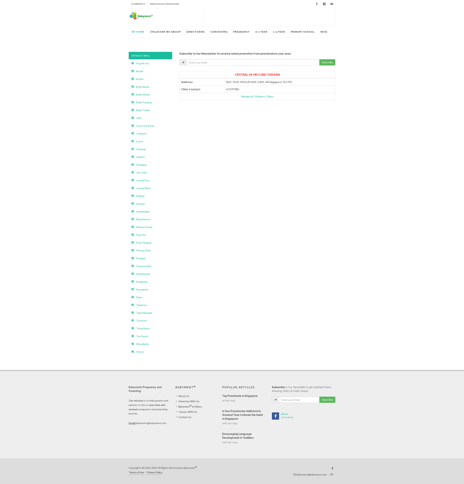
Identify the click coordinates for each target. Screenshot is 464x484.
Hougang (140, 164)
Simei (138, 297)
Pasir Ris (140, 234)
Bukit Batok (141, 86)
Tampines (140, 305)
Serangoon (141, 289)
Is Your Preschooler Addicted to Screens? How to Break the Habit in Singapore (242, 415)
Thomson (140, 320)
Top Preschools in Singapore (240, 395)
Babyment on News (190, 406)
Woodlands (141, 344)
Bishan (139, 78)
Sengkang (140, 281)
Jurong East (142, 180)
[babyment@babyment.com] (331, 4)
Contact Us (184, 417)
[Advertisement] (269, 17)
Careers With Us (187, 411)
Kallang (139, 195)
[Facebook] (316, 4)
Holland (139, 156)
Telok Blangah (143, 312)
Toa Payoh (141, 336)
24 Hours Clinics (140, 55)
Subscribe (327, 62)
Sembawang (142, 273)
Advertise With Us (188, 401)
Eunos (138, 141)
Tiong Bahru (142, 328)
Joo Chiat (140, 172)
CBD (137, 117)
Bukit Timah (142, 110)
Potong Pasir (142, 250)
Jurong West (142, 188)
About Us (183, 396)
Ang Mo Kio (141, 63)
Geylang (140, 149)
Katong (139, 203)
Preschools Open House (164, 4)
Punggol (140, 258)
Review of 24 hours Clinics (257, 96)
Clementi (140, 133)
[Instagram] (324, 4)
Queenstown (142, 266)
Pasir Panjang (142, 242)
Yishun (139, 351)
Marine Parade (143, 227)
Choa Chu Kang (144, 125)
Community (138, 4)
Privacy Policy (154, 472)
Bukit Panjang (143, 102)
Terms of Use (136, 472)
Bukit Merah (142, 94)
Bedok (138, 71)
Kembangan (142, 211)
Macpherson (142, 219)
